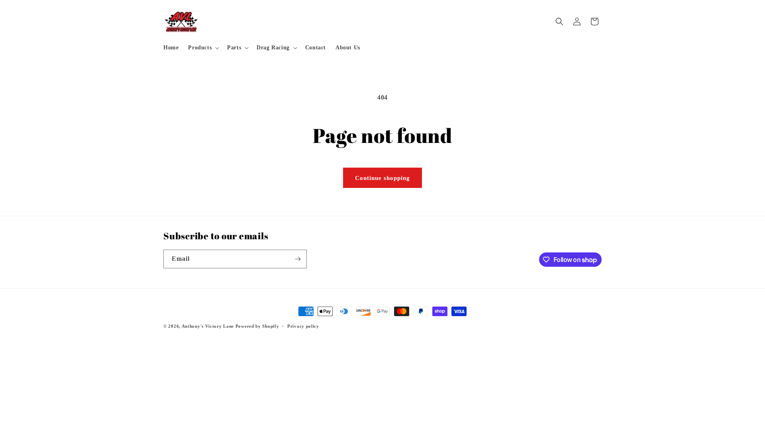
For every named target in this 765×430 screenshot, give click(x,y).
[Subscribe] (297, 259)
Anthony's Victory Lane (208, 326)
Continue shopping (382, 178)
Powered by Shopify (257, 326)
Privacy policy (303, 326)
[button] (202, 47)
